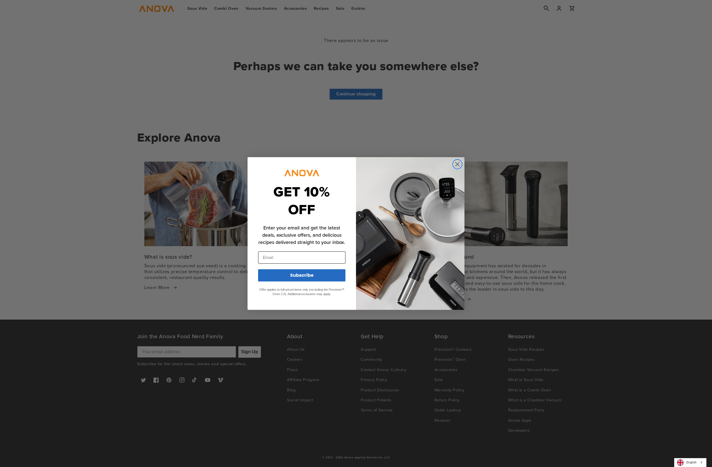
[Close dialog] (457, 164)
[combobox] (690, 462)
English (691, 462)
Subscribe (301, 275)
